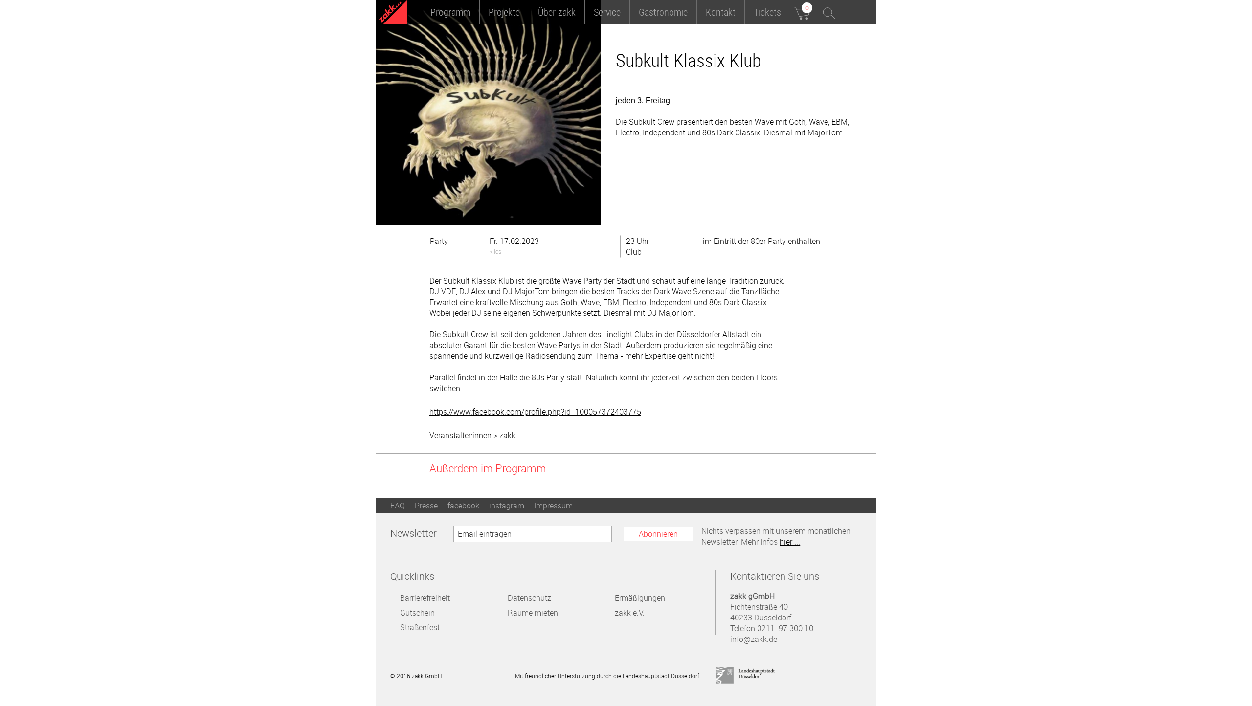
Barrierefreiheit (425, 598)
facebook (463, 505)
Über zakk (557, 12)
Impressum (553, 505)
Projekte (504, 12)
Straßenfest (420, 627)
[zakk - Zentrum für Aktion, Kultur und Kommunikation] (393, 13)
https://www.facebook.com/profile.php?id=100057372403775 (535, 411)
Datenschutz (529, 598)
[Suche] (827, 12)
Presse (426, 505)
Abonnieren (658, 534)
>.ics (495, 251)
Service (607, 12)
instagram (506, 505)
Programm (450, 12)
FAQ (397, 505)
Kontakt (721, 12)
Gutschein (417, 612)
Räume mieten (533, 612)
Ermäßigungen (640, 598)
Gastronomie (663, 12)
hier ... (790, 541)
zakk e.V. (630, 612)
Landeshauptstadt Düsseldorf (745, 675)
